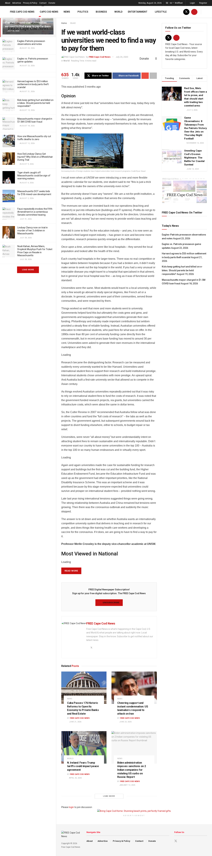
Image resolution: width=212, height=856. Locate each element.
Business (101, 11)
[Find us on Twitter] (186, 12)
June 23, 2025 (125, 722)
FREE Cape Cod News (22, 11)
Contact (43, 3)
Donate (52, 3)
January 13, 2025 (127, 785)
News (67, 11)
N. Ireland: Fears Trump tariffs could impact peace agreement (83, 766)
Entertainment (137, 11)
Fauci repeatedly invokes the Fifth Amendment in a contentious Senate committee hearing (34, 212)
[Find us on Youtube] (194, 12)
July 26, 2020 (122, 57)
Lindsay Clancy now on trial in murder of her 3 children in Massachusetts (32, 230)
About (7, 3)
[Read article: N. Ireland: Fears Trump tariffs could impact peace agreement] (83, 747)
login (71, 807)
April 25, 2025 (75, 778)
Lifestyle (161, 11)
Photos (15, 23)
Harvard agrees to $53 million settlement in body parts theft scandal (33, 84)
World (118, 11)
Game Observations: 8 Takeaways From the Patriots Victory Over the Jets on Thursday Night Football (195, 128)
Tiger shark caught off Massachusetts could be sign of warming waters (33, 175)
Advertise (16, 3)
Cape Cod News (49, 11)
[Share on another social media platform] (153, 76)
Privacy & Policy (30, 3)
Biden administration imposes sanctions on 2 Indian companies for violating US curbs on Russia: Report (131, 769)
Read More (71, 571)
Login (192, 3)
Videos (35, 23)
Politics (83, 11)
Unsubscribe (110, 602)
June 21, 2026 (75, 722)
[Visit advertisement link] (184, 190)
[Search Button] (206, 12)
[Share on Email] (145, 76)
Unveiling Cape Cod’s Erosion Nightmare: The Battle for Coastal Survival (194, 157)
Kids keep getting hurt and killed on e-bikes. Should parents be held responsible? (35, 103)
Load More (28, 270)
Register (203, 3)
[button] (109, 150)
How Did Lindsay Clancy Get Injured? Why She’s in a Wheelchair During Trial (35, 157)
